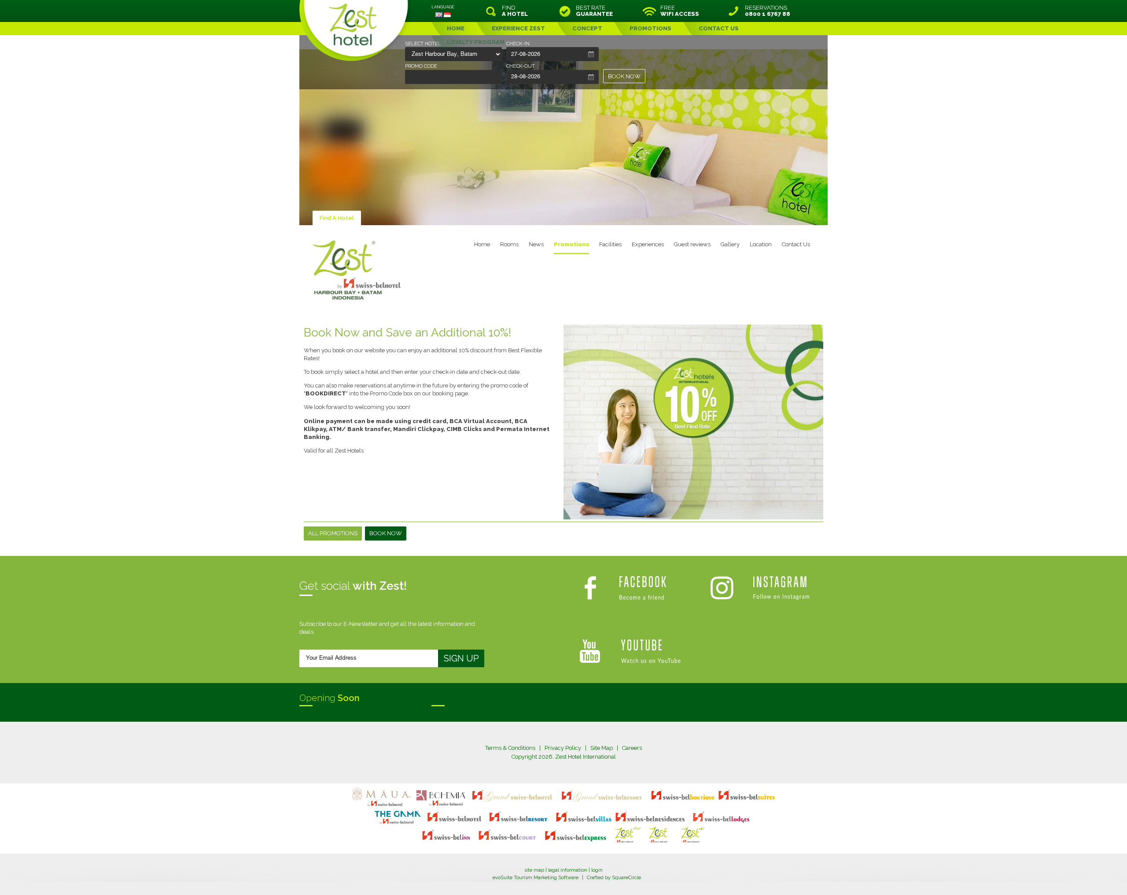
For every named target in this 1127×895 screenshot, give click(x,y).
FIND (515, 11)
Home (482, 244)
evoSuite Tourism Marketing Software (535, 877)
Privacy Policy (563, 748)
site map (534, 870)
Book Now (385, 533)
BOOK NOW (624, 76)
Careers (632, 748)
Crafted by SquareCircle (614, 877)
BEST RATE (594, 11)
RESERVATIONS (767, 11)
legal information (567, 870)
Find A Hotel (337, 218)
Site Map (601, 748)
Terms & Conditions (510, 748)
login (597, 870)
